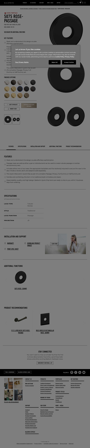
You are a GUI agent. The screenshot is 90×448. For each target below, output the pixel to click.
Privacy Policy (69, 57)
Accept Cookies (69, 62)
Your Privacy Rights (22, 62)
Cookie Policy (59, 57)
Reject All (55, 62)
